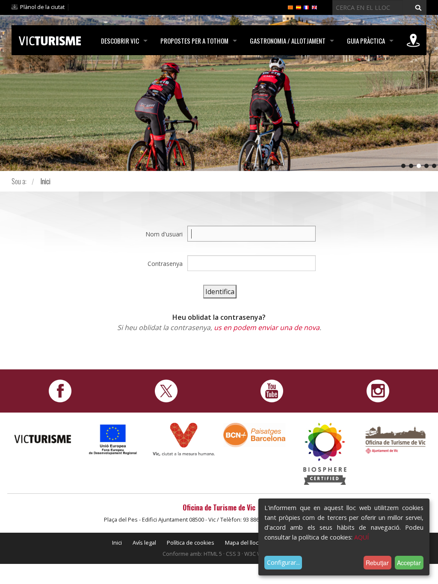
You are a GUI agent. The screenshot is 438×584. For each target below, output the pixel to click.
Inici (45, 181)
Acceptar (409, 562)
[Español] (299, 7)
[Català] (290, 7)
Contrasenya (165, 264)
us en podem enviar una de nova (267, 327)
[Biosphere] (325, 453)
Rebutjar (377, 562)
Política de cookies (190, 542)
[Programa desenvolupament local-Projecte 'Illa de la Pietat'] (113, 439)
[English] (314, 7)
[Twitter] (166, 390)
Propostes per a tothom (194, 40)
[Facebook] (60, 390)
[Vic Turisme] (49, 39)
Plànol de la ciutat (42, 7)
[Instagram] (378, 390)
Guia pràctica (366, 40)
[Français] (306, 7)
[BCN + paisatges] (254, 434)
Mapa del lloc (241, 542)
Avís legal (144, 542)
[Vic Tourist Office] (395, 439)
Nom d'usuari (164, 234)
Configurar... (283, 562)
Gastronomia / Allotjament (288, 40)
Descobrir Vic (120, 40)
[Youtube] (271, 390)
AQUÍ (361, 537)
